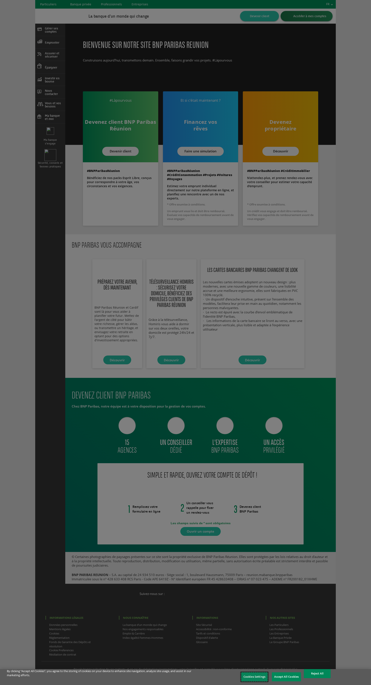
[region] (185, 677)
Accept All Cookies (286, 677)
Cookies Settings (254, 677)
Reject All (317, 673)
